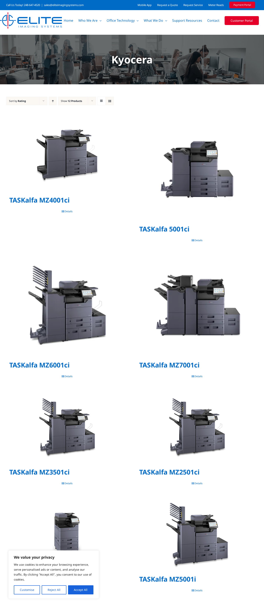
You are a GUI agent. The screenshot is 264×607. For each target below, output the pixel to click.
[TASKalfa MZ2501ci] (197, 427)
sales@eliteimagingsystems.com (64, 5)
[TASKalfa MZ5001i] (197, 534)
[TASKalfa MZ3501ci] (67, 427)
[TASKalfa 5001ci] (197, 169)
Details (69, 211)
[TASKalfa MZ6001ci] (67, 305)
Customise (27, 590)
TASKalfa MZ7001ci (169, 364)
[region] (53, 574)
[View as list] (110, 101)
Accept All (80, 590)
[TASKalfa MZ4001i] (67, 534)
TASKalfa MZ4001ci (39, 200)
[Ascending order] (53, 101)
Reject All (54, 590)
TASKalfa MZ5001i (167, 579)
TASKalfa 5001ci (164, 228)
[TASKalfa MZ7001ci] (197, 305)
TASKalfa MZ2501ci (169, 471)
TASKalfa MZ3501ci (39, 471)
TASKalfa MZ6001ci (39, 364)
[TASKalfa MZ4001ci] (67, 155)
